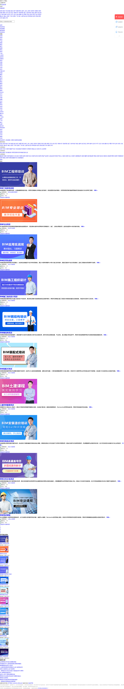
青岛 (20, 11)
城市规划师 (90, 156)
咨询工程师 (38, 156)
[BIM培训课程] (18, 501)
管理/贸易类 (15, 152)
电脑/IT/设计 (12, 149)
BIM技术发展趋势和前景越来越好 (8, 679)
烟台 (33, 12)
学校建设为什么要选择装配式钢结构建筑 (10, 663)
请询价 (2, 545)
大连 (36, 14)
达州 (31, 14)
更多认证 (25, 152)
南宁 (14, 11)
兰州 (1, 18)
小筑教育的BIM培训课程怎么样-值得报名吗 (11, 667)
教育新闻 (2, 30)
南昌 (9, 11)
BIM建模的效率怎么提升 (6, 665)
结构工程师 (65, 156)
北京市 (9, 14)
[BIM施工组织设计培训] (18, 282)
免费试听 (7, 197)
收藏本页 (3, 2)
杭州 (34, 16)
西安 (22, 12)
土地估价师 (52, 156)
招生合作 (20, 683)
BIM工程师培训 (4, 646)
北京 (14, 14)
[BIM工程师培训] (4, 641)
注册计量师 (84, 156)
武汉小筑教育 (11, 264)
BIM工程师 (114, 156)
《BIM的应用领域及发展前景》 (8, 681)
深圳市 (33, 11)
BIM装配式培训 (6, 368)
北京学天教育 (11, 228)
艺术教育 (28, 149)
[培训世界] (3, 4)
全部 (1, 143)
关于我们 (10, 683)
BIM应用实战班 (6, 260)
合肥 (22, 16)
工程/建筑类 (8, 152)
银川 (30, 12)
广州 (17, 16)
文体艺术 (38, 149)
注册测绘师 (78, 156)
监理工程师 (26, 156)
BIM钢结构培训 (6, 332)
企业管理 (43, 149)
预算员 (105, 156)
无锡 (20, 12)
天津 (6, 12)
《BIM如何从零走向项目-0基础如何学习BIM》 (12, 670)
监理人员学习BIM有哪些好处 (7, 674)
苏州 (40, 11)
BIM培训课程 (5, 515)
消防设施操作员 (13, 158)
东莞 (33, 14)
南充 (4, 11)
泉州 (23, 11)
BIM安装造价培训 (7, 441)
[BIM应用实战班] (18, 246)
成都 (20, 14)
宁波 (6, 11)
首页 (1, 25)
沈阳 (1, 12)
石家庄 (37, 11)
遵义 (1, 87)
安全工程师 (32, 156)
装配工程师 (6, 158)
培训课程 (2, 28)
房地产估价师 (44, 156)
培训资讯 (2, 32)
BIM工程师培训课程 (16, 140)
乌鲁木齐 (16, 12)
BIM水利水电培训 (7, 479)
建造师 (2, 156)
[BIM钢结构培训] (18, 319)
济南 (37, 16)
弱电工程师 (97, 156)
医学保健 (20, 152)
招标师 (109, 156)
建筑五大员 (13, 156)
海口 (20, 16)
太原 (9, 12)
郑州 (3, 14)
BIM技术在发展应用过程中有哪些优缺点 (10, 676)
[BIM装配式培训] (18, 355)
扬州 (36, 12)
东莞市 (39, 14)
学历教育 (23, 149)
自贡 (38, 12)
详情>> (96, 190)
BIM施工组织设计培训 (8, 296)
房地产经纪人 (58, 156)
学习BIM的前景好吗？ (6, 672)
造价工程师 (19, 156)
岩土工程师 (72, 156)
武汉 (12, 12)
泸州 (6, 18)
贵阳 (14, 16)
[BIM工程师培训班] (18, 174)
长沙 (23, 14)
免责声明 (30, 683)
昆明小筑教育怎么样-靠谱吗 (7, 669)
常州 (28, 14)
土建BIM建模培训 (7, 405)
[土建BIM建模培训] (18, 391)
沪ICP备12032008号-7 (43, 688)
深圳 (1, 11)
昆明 (39, 16)
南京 (12, 11)
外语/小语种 (6, 149)
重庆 (25, 14)
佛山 (5, 16)
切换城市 (2, 8)
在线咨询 (2, 197)
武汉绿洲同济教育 (12, 192)
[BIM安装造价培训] (18, 427)
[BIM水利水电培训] (18, 465)
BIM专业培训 (5, 224)
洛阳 (4, 18)
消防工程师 (7, 156)
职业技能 (18, 149)
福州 (5, 14)
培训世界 (2, 140)
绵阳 (4, 12)
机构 (1, 159)
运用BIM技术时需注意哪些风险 (8, 662)
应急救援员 (20, 158)
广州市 (11, 16)
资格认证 (33, 149)
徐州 (28, 12)
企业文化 (15, 683)
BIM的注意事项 (4, 678)
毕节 (12, 14)
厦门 (25, 12)
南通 (17, 11)
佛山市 (2, 16)
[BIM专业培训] (18, 210)
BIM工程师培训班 (7, 188)
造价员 (101, 156)
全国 (8, 16)
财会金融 (2, 152)
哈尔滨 (26, 16)
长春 (17, 14)
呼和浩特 (30, 16)
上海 (25, 11)
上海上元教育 (11, 519)
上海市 (29, 11)
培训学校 (2, 27)
